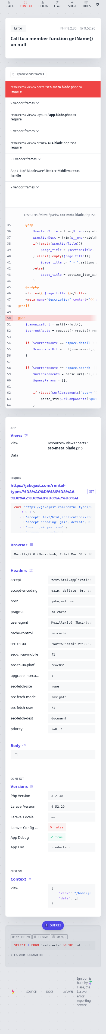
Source (31, 992)
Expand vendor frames (30, 74)
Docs (49, 992)
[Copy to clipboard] (90, 507)
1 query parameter (28, 955)
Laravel (68, 992)
